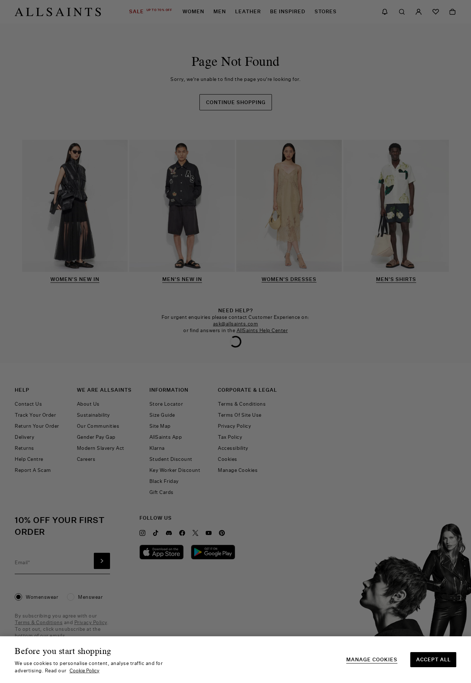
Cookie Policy (84, 670)
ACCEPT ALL (433, 659)
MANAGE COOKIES (371, 659)
